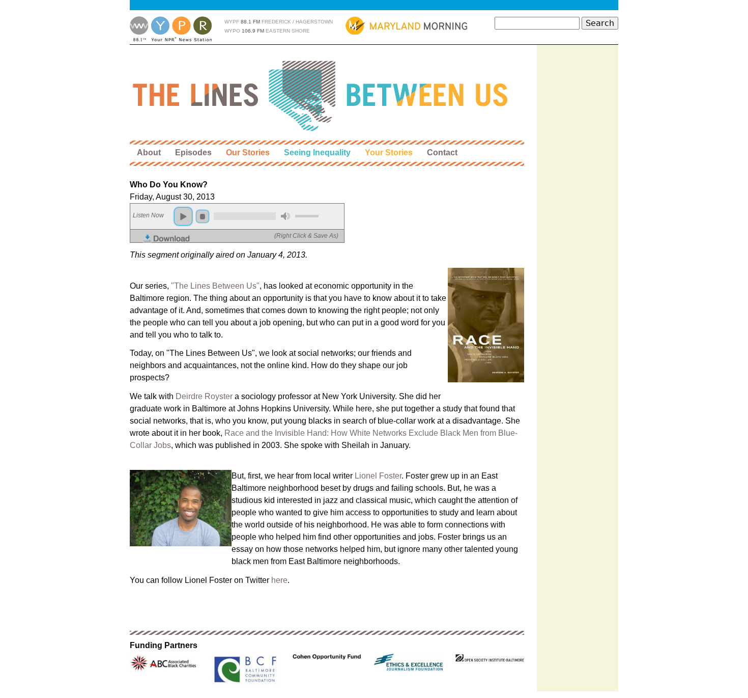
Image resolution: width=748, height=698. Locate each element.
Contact (442, 152)
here (279, 580)
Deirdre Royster (204, 396)
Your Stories (389, 152)
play (183, 216)
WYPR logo (171, 28)
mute (285, 216)
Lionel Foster (378, 475)
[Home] (321, 96)
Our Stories (248, 152)
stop (202, 216)
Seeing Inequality (317, 152)
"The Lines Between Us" (215, 286)
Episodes (193, 152)
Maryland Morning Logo (406, 25)
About (149, 152)
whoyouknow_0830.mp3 (242, 238)
